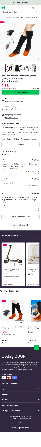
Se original (4, 205)
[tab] (9, 68)
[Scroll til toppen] (36, 347)
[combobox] (20, 12)
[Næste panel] (37, 239)
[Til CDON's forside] (3, 7)
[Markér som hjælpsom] (35, 173)
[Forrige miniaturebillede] (2, 68)
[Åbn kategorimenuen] (38, 7)
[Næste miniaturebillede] (38, 68)
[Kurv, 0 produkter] (33, 7)
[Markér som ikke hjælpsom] (38, 173)
